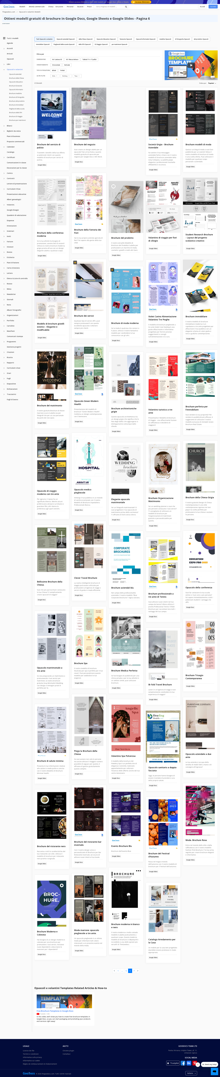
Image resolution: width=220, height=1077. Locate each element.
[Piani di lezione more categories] (4, 263)
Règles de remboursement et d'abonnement (40, 1064)
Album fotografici (14, 310)
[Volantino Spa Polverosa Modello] (126, 725)
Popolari (211, 83)
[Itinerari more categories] (4, 247)
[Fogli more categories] (4, 378)
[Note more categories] (4, 305)
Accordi (10, 48)
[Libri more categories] (4, 64)
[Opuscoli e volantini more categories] (4, 69)
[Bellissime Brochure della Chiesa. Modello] (51, 551)
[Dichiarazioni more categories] (4, 389)
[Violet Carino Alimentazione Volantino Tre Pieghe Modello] (163, 286)
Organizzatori (12, 315)
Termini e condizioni (31, 1054)
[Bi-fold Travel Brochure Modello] (163, 654)
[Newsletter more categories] (4, 294)
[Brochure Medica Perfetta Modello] (126, 640)
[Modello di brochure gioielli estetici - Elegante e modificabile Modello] (51, 293)
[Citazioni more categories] (4, 352)
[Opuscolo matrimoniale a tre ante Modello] (51, 637)
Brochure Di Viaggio (15, 116)
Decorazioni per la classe (17, 168)
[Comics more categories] (4, 173)
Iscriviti (213, 6)
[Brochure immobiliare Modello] (200, 286)
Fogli (9, 378)
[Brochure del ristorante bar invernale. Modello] (89, 811)
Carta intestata (13, 268)
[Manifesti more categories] (4, 331)
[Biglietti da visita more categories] (4, 131)
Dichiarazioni (12, 389)
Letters (10, 273)
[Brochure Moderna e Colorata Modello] (51, 901)
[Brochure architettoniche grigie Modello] (126, 378)
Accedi (202, 6)
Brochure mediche (15, 93)
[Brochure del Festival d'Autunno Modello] (163, 823)
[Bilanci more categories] (4, 126)
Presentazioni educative (16, 194)
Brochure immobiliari (16, 105)
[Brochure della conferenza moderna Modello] (51, 202)
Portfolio (10, 320)
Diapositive (11, 384)
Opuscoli (10, 59)
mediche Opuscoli (165, 39)
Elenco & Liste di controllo (17, 278)
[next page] (138, 971)
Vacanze (80, 6)
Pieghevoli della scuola (16, 109)
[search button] (126, 6)
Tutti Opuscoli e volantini (44, 39)
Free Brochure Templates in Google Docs (55, 1011)
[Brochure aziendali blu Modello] (126, 557)
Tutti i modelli (12, 38)
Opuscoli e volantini (15, 69)
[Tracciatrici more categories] (4, 394)
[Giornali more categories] (4, 299)
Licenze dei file (28, 1051)
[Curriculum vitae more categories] (4, 368)
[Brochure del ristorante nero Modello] (51, 815)
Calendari (11, 147)
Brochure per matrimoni (17, 120)
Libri (8, 64)
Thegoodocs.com (9, 12)
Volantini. (11, 204)
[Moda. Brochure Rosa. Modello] (200, 809)
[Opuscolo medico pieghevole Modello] (89, 459)
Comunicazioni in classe (16, 162)
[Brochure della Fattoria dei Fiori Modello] (89, 199)
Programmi (11, 341)
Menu (9, 289)
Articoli (10, 54)
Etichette (10, 257)
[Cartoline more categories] (4, 326)
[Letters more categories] (4, 273)
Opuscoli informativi (16, 89)
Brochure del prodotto (17, 101)
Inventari (10, 231)
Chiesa (50, 6)
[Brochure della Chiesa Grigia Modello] (200, 466)
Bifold (54, 70)
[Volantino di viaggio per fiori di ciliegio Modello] (163, 207)
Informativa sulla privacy (32, 1057)
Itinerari (10, 247)
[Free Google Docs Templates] (9, 6)
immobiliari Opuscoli (43, 44)
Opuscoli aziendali (15, 74)
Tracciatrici (11, 394)
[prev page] (114, 971)
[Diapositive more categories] (4, 384)
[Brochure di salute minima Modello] (51, 730)
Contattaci (66, 1054)
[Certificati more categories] (4, 157)
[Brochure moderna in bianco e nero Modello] (126, 893)
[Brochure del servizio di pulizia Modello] (51, 114)
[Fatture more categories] (4, 241)
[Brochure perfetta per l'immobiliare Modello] (200, 376)
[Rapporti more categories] (4, 363)
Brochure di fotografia (16, 97)
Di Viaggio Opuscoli (101, 44)
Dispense (10, 220)
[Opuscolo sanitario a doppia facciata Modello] (163, 736)
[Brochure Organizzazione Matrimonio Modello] (163, 467)
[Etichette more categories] (4, 257)
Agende (10, 43)
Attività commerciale (37, 6)
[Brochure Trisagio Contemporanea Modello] (200, 644)
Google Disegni (13, 210)
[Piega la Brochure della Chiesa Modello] (89, 720)
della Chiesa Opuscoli (85, 39)
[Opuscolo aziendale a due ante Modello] (200, 723)
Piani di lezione (13, 262)
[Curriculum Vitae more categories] (4, 189)
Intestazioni (12, 226)
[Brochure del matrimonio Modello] (51, 375)
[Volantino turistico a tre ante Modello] (163, 379)
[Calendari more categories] (4, 147)
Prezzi (89, 6)
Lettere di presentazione (17, 183)
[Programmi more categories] (4, 341)
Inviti (9, 236)
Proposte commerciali (15, 141)
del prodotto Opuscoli (201, 39)
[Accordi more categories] (4, 48)
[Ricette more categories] (4, 357)
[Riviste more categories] (4, 252)
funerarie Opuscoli (126, 39)
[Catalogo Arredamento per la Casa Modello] (163, 909)
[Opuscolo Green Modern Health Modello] (89, 370)
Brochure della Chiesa (16, 78)
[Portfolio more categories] (4, 320)
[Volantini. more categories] (4, 205)
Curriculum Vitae (13, 189)
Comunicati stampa (15, 336)
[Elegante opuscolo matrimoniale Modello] (126, 468)
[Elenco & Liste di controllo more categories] (4, 278)
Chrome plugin (68, 1051)
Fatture (10, 241)
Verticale (67, 65)
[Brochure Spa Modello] (89, 632)
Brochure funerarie (15, 86)
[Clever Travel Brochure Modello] (89, 547)
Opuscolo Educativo (16, 82)
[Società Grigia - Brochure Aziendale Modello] (163, 114)
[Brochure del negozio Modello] (89, 114)
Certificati (11, 157)
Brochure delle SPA (15, 112)
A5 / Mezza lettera (72, 59)
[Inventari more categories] (4, 231)
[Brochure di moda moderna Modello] (126, 292)
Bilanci (9, 126)
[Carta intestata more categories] (4, 268)
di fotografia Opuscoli (182, 39)
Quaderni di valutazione (16, 215)
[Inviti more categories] (4, 236)
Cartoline (10, 326)
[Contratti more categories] (4, 178)
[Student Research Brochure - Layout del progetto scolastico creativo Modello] (200, 204)
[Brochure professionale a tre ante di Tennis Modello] (163, 563)
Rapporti (10, 362)
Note (9, 305)
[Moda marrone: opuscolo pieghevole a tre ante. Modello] (89, 899)
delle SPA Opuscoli (85, 44)
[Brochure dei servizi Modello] (89, 285)
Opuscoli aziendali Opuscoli (66, 39)
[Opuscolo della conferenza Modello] (200, 557)
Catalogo (10, 152)
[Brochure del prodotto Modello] (126, 207)
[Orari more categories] (4, 373)
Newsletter (11, 294)
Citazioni (10, 352)
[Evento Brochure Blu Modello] (126, 815)
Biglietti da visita (14, 131)
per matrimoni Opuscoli (119, 44)
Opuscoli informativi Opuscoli (145, 39)
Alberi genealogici (14, 199)
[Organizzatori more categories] (4, 315)
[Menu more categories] (4, 289)
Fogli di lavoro (12, 399)
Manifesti (11, 331)
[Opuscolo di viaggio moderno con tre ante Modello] (51, 460)
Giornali (10, 299)
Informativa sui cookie (31, 1060)
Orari (9, 373)
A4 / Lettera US (57, 59)
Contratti (11, 178)
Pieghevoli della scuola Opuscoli (64, 44)
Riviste (9, 252)
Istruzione (59, 6)
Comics (10, 173)
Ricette (10, 357)
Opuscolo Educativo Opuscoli (106, 39)
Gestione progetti (14, 347)
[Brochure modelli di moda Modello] (200, 114)
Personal (70, 6)
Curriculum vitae (13, 368)
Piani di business (13, 136)
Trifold (62, 70)
